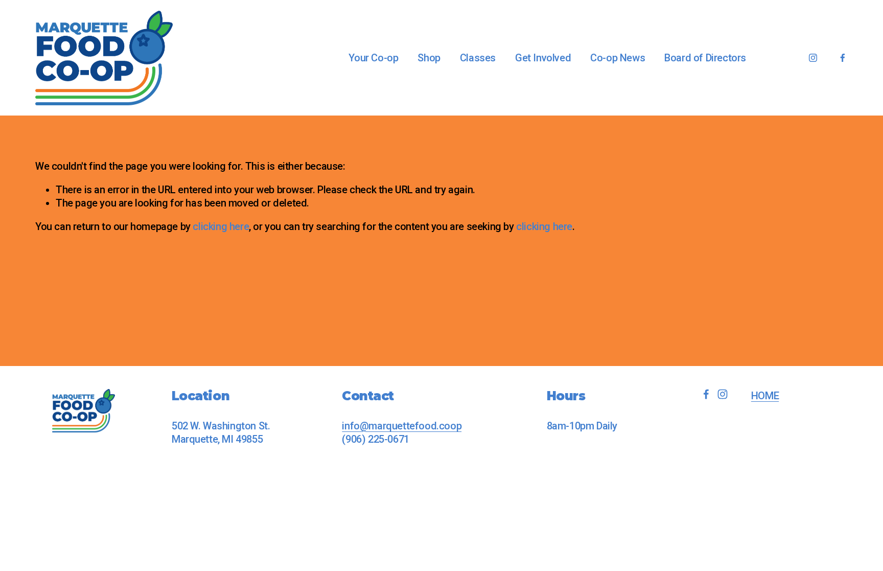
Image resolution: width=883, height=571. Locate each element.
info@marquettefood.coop (401, 426)
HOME (765, 396)
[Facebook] (843, 58)
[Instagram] (813, 58)
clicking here (221, 226)
